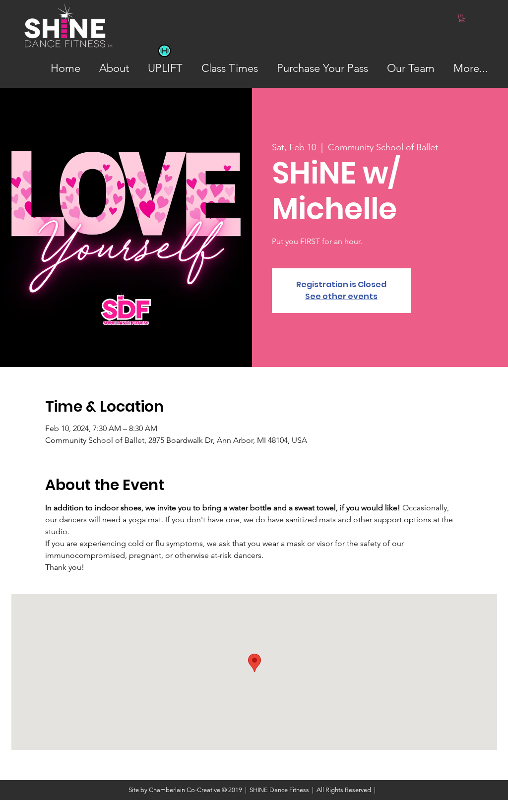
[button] (462, 18)
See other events (341, 296)
